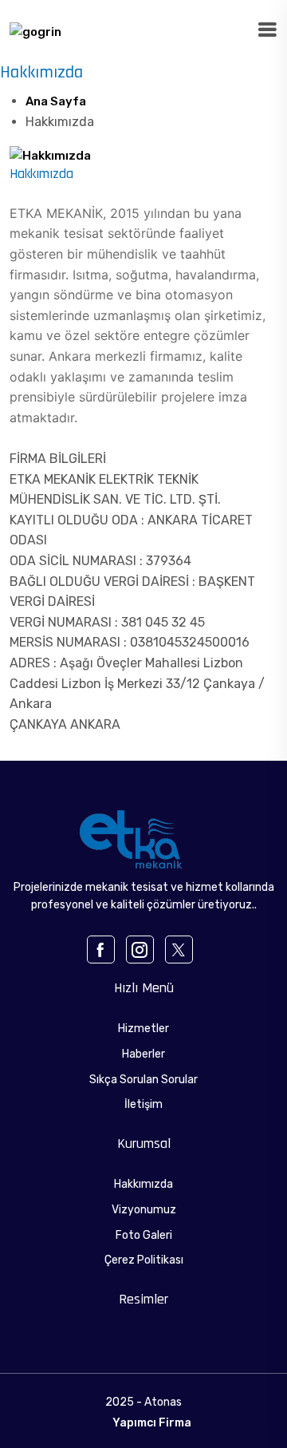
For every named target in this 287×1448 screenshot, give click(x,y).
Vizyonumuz (144, 1210)
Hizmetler (143, 1028)
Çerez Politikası (143, 1260)
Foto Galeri (144, 1235)
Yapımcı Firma (151, 1423)
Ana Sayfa (56, 101)
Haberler (143, 1054)
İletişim (143, 1104)
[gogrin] (35, 31)
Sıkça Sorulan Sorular (143, 1079)
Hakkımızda (143, 1184)
